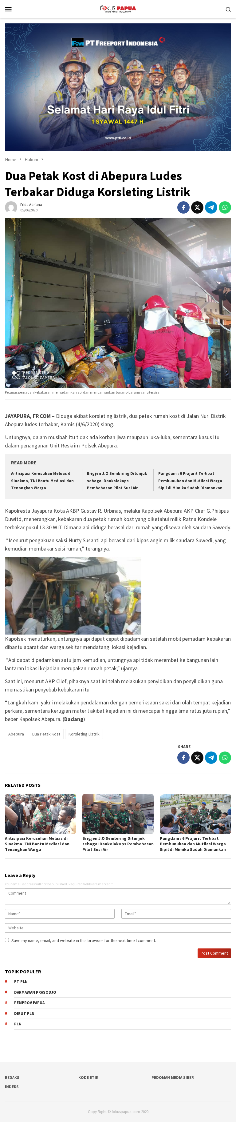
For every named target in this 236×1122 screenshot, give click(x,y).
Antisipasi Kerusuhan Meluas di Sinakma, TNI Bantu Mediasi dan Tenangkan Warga (42, 481)
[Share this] (183, 207)
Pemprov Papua (29, 1002)
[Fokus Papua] (117, 8)
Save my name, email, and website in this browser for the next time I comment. (83, 940)
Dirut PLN (24, 1013)
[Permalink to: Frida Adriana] (11, 207)
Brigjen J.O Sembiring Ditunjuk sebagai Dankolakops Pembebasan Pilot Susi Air (117, 481)
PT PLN (21, 981)
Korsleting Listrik (84, 734)
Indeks (12, 1086)
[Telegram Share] (211, 207)
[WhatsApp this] (225, 207)
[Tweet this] (197, 207)
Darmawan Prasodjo (35, 992)
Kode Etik (88, 1077)
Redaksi (13, 1077)
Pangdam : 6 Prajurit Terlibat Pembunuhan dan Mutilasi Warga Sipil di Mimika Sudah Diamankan (190, 481)
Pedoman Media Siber (172, 1077)
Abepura (16, 734)
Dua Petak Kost (46, 734)
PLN (18, 1024)
